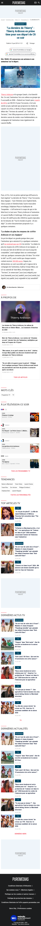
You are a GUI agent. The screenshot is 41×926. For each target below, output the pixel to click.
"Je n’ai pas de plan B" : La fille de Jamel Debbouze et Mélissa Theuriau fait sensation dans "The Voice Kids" (26, 515)
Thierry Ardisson (7, 94)
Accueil (3, 19)
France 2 (7, 425)
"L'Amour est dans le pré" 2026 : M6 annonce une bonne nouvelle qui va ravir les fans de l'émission (27, 568)
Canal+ (6, 456)
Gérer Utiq (12, 908)
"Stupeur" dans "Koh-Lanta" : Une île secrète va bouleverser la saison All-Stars (27, 644)
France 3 (7, 440)
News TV (17, 19)
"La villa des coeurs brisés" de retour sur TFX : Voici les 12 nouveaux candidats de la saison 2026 (26, 709)
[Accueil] (19, 2)
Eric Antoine (13, 487)
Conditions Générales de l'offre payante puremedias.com (20, 902)
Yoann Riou (5, 487)
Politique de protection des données (20, 898)
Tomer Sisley (18, 484)
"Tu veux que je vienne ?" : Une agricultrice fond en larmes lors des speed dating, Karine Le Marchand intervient (27, 693)
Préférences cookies (25, 908)
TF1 (6, 409)
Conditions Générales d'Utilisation (19, 886)
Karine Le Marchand (7, 484)
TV (13, 395)
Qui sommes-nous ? (13, 890)
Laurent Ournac (28, 484)
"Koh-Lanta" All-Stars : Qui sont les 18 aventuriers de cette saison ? (27, 658)
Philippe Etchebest (24, 487)
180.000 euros (17, 261)
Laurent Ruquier (16, 491)
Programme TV (25, 19)
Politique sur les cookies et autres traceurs (19, 894)
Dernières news (10, 19)
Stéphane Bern (6, 491)
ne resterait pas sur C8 (12, 244)
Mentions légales (27, 890)
